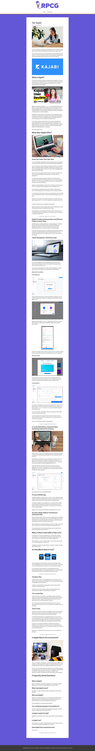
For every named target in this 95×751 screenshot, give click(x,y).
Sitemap (33, 748)
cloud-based (48, 106)
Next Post (66, 740)
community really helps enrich (43, 407)
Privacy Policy (49, 12)
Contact (44, 12)
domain (42, 200)
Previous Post (29, 740)
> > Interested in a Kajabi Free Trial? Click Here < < (48, 216)
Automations (45, 321)
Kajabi (39, 723)
